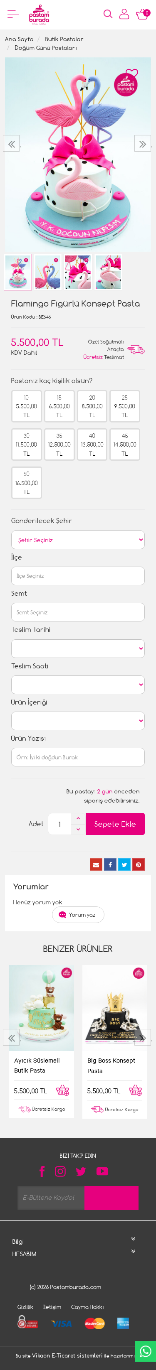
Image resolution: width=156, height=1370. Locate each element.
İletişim (52, 1307)
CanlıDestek (145, 1351)
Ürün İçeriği (29, 702)
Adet (36, 824)
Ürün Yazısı (28, 738)
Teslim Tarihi (31, 629)
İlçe (16, 557)
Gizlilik (25, 1307)
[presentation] (12, 143)
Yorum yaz (82, 914)
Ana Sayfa (19, 38)
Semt (19, 593)
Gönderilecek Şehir (41, 521)
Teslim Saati (30, 666)
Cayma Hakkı (87, 1307)
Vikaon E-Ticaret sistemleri (67, 1356)
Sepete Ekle (115, 824)
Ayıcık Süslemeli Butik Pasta (37, 1065)
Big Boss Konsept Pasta (111, 1065)
